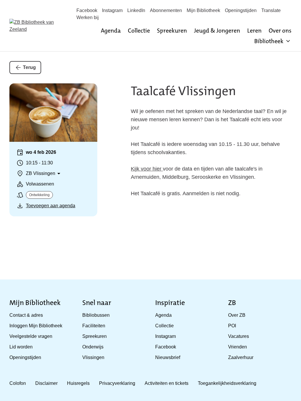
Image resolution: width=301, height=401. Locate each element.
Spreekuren (172, 30)
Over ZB (236, 315)
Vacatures (238, 336)
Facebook (86, 10)
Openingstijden (241, 10)
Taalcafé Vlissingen (183, 91)
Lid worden (21, 346)
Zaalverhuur (240, 357)
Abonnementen (166, 10)
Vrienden (237, 346)
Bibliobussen (96, 315)
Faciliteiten (93, 325)
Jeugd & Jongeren (217, 30)
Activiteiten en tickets (166, 383)
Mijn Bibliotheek (203, 10)
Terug (29, 67)
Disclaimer (46, 383)
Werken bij (87, 17)
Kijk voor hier (147, 169)
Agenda (111, 30)
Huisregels (78, 383)
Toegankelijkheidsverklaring (227, 383)
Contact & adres (26, 315)
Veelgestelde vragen (30, 336)
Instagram (112, 10)
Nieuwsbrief (167, 357)
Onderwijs (92, 346)
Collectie (139, 30)
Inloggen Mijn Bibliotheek (35, 325)
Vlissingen (93, 357)
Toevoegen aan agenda (50, 205)
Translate (271, 10)
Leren (254, 30)
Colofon (17, 383)
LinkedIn (136, 10)
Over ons (280, 30)
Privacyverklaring (117, 383)
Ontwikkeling (39, 195)
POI (232, 325)
